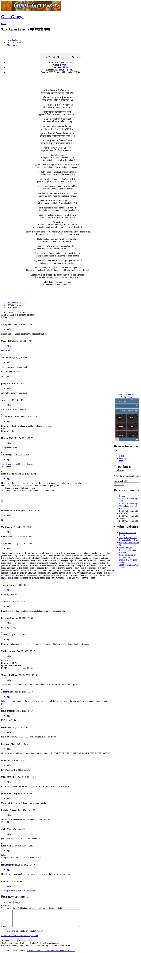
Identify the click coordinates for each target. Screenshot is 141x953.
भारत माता (123, 513)
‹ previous (10, 891)
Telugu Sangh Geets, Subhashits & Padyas (128, 538)
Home (3, 23)
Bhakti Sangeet (125, 547)
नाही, (121, 501)
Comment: (6, 926)
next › (29, 891)
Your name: (7, 902)
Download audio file (16, 40)
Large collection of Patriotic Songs (127, 556)
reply (9, 329)
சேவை (122, 518)
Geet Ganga (12, 16)
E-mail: (5, 905)
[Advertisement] (57, 80)
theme (121, 461)
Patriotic (63, 65)
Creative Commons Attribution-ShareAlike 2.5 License (51, 950)
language (123, 458)
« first (3, 891)
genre (121, 456)
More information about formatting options (19, 935)
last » (34, 891)
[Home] (31, 10)
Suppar (122, 496)
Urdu (65, 67)
